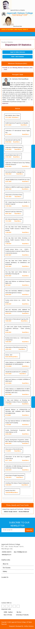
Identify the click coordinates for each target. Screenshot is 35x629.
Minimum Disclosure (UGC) (17, 63)
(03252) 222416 (7, 552)
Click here (26, 509)
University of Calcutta (22, 615)
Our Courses (6, 567)
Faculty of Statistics (7, 42)
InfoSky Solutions (29, 626)
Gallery (5, 571)
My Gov (19, 612)
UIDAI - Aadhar (8, 612)
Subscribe (29, 530)
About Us (5, 564)
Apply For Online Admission (17, 52)
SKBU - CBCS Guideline (17, 56)
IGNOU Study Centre (10, 511)
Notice (17, 108)
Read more (5, 103)
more (5, 69)
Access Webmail (24, 511)
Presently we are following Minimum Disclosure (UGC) (17, 67)
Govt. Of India (8, 615)
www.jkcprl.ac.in (6, 554)
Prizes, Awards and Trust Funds (17, 505)
